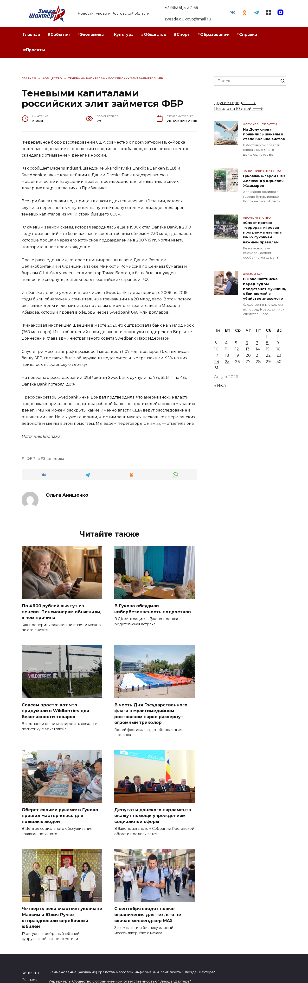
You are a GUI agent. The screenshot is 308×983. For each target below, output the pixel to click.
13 (248, 349)
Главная (31, 34)
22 (268, 355)
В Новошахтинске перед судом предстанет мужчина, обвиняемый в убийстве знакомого (264, 289)
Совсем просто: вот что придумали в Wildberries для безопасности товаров (55, 710)
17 (216, 355)
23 (278, 355)
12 (237, 349)
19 (237, 355)
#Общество (153, 34)
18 (227, 355)
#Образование (213, 34)
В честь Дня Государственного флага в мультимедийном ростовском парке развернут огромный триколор (150, 713)
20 (248, 355)
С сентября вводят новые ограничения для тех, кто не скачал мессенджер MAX (147, 914)
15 (268, 349)
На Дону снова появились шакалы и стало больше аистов (264, 134)
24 (216, 361)
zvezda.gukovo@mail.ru (188, 19)
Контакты (30, 973)
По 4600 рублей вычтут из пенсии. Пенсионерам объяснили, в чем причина (61, 611)
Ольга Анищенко (67, 495)
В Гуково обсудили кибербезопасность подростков (152, 608)
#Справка (246, 34)
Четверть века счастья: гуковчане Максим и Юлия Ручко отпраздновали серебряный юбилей (62, 917)
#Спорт (181, 34)
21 (258, 355)
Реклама (29, 979)
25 (227, 361)
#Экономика (90, 34)
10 (216, 349)
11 (226, 349)
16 (278, 349)
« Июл (220, 385)
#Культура (122, 34)
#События (58, 34)
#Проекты (34, 50)
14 (258, 349)
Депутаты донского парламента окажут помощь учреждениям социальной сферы (152, 815)
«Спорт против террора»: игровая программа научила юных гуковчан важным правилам (262, 232)
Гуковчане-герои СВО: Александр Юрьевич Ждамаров (264, 181)
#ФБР (29, 459)
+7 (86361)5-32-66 (181, 7)
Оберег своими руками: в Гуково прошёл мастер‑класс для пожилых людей (60, 815)
